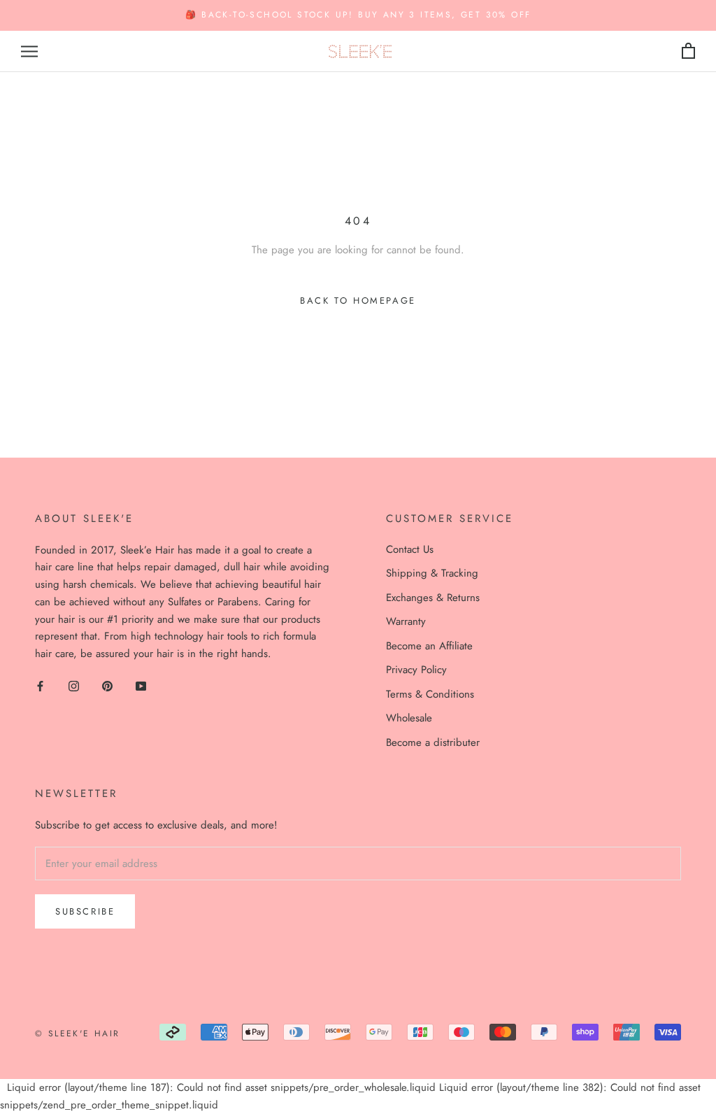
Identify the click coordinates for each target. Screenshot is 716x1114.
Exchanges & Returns (433, 597)
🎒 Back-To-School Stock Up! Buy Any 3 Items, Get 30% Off (358, 14)
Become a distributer (433, 742)
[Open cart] (688, 51)
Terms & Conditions (430, 694)
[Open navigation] (29, 51)
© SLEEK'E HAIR (77, 1033)
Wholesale (409, 718)
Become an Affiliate (429, 646)
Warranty (406, 621)
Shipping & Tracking (432, 573)
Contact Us (410, 549)
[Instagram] (74, 685)
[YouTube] (141, 685)
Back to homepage (358, 300)
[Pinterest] (107, 685)
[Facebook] (40, 685)
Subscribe (85, 911)
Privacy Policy (416, 669)
